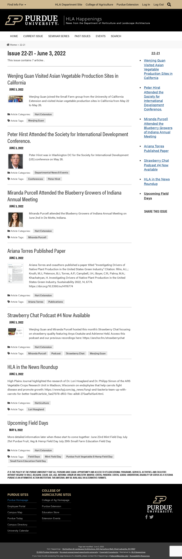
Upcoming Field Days (27, 422)
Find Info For (15, 4)
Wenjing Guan (36, 120)
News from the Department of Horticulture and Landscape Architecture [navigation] (108, 23)
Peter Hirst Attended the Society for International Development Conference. (67, 137)
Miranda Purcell (37, 237)
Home (14, 36)
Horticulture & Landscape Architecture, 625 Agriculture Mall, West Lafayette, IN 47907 (98, 549)
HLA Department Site (68, 4)
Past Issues (82, 36)
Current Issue (33, 36)
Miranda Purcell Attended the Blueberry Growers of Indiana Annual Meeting (64, 195)
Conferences (35, 179)
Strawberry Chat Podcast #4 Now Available (48, 315)
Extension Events (51, 518)
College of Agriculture (99, 4)
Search (116, 36)
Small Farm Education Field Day (28, 461)
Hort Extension (43, 114)
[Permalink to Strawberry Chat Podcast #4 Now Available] (15, 332)
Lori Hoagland (36, 409)
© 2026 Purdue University (47, 552)
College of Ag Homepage (55, 500)
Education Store (50, 512)
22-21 (155, 53)
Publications (55, 301)
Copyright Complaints (109, 552)
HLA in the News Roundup (32, 366)
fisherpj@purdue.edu (119, 556)
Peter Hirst (54, 179)
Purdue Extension (128, 4)
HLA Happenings (138, 552)
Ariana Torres (35, 301)
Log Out (159, 4)
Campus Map (14, 512)
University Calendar (18, 530)
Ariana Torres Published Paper (36, 250)
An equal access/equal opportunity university (79, 552)
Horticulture (42, 403)
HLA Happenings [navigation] (84, 19)
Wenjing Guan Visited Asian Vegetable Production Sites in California (62, 78)
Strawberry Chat (75, 353)
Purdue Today (15, 518)
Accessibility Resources (140, 556)
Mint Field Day (53, 456)
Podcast (56, 353)
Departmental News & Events (51, 172)
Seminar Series (58, 36)
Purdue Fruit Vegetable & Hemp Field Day (89, 456)
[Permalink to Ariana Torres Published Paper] (15, 273)
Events (101, 36)
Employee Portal (16, 506)
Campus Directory (17, 524)
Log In (146, 4)
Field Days (34, 456)
